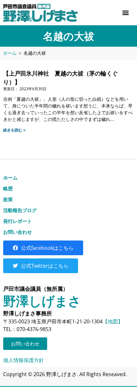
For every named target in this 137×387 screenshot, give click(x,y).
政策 (8, 199)
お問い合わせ (17, 232)
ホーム (10, 53)
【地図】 (113, 321)
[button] (125, 12)
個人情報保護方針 (23, 360)
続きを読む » (14, 130)
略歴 (8, 188)
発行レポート (17, 221)
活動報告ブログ (20, 210)
